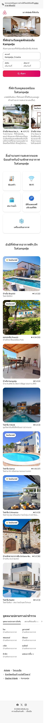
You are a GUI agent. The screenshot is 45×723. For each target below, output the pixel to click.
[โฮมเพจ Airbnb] (4, 12)
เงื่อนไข (29, 711)
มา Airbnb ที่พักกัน (31, 12)
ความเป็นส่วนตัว (18, 711)
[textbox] (12, 66)
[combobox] (21, 57)
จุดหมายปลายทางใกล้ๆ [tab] (12, 621)
